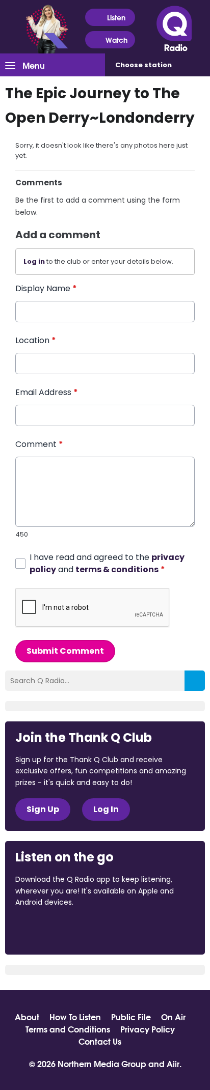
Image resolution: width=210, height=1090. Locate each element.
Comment (39, 444)
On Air (173, 1017)
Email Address (46, 392)
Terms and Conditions (67, 1029)
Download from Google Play (140, 929)
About (27, 1017)
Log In (106, 809)
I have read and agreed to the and (107, 563)
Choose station (143, 65)
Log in (34, 261)
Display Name (46, 288)
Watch (116, 39)
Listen (116, 17)
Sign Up (43, 809)
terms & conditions (117, 569)
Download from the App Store (55, 929)
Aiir (173, 1063)
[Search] (195, 680)
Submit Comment (65, 651)
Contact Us (99, 1041)
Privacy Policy (147, 1029)
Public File (131, 1017)
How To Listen (75, 1017)
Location (35, 340)
